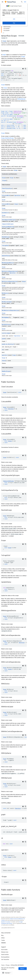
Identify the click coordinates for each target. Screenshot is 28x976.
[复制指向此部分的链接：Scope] (7, 541)
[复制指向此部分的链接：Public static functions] (21, 890)
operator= (5, 355)
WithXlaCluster (6, 324)
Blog (2, 935)
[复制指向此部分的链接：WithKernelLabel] (14, 707)
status (4, 360)
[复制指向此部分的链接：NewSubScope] (13, 510)
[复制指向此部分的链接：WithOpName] (12, 753)
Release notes (4, 952)
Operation (17, 195)
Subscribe (23, 968)
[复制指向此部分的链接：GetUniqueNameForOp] (19, 490)
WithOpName (5, 317)
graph (3, 338)
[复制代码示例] (25, 68)
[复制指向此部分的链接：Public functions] (16, 382)
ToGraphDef (5, 245)
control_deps (6, 333)
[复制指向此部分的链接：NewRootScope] (14, 895)
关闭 (14, 19)
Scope (4, 41)
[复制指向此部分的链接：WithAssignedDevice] (17, 611)
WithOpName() (21, 99)
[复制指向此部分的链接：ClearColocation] (14, 387)
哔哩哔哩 (3, 942)
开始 (14, 23)
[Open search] (22, 2)
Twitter (3, 940)
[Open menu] (2, 2)
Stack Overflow (5, 954)
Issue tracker (4, 949)
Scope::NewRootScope (7, 138)
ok (2, 349)
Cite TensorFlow (5, 959)
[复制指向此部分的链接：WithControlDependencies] (21, 635)
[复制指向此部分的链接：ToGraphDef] (11, 555)
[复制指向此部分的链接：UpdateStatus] (12, 582)
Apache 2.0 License (5, 921)
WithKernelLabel (7, 302)
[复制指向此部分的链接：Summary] (10, 51)
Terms (2, 965)
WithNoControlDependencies (10, 310)
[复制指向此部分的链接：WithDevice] (11, 684)
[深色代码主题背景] (23, 68)
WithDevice (5, 293)
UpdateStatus (6, 255)
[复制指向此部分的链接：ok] (4, 838)
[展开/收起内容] (3, 32)
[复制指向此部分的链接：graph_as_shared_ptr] (18, 826)
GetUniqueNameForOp (8, 226)
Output (16, 204)
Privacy (7, 965)
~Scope (4, 180)
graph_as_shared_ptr (8, 344)
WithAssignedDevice (8, 262)
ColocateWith (6, 195)
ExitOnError (5, 212)
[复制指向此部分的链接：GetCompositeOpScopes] (21, 475)
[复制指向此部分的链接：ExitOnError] (11, 452)
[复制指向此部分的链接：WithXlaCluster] (13, 778)
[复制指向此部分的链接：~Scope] (8, 877)
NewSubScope (5, 237)
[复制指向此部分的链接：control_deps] (12, 803)
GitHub (3, 937)
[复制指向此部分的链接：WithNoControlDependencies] (24, 732)
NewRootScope (6, 371)
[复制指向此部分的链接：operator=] (10, 850)
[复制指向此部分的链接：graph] (7, 815)
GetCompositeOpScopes (8, 219)
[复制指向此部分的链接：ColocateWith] (12, 402)
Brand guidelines (5, 957)
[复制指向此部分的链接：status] (7, 865)
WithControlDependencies (9, 271)
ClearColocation (7, 188)
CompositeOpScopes (7, 224)
